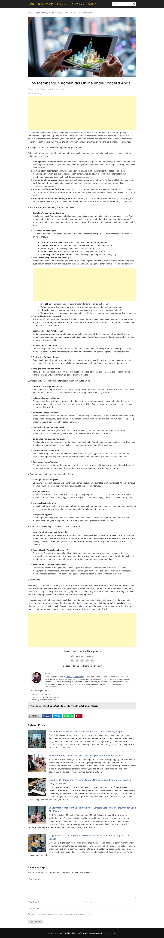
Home (31, 4)
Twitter (58, 716)
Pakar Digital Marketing (75, 677)
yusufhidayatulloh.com (78, 606)
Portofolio (77, 4)
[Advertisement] (82, 113)
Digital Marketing (41, 13)
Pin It (79, 716)
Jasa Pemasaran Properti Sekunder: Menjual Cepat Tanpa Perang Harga (85, 731)
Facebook (47, 716)
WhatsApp (69, 716)
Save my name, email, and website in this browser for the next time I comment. (61, 914)
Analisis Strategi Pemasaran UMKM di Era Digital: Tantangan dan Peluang (86, 755)
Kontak (92, 4)
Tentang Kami (46, 4)
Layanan (62, 4)
